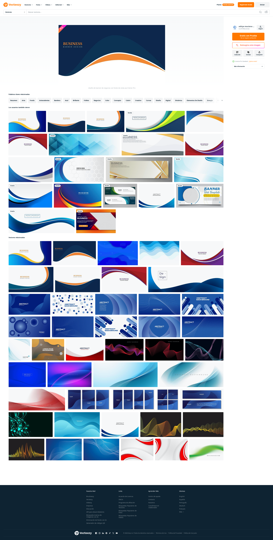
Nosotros (151, 503)
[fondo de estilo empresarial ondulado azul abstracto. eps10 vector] (156, 196)
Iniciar (262, 5)
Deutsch (182, 506)
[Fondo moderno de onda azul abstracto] (77, 424)
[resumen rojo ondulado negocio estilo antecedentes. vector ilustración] (85, 350)
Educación (90, 509)
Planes (219, 5)
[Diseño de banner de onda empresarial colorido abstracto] (155, 121)
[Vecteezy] (12, 5)
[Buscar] (260, 12)
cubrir (128, 100)
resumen (13, 100)
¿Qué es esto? (253, 61)
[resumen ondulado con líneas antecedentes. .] (48, 350)
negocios (97, 100)
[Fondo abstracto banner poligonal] (84, 144)
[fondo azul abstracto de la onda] (30, 196)
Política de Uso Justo (190, 533)
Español (182, 499)
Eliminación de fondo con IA (96, 520)
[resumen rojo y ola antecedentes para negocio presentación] (137, 449)
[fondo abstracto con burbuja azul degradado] (70, 374)
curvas (148, 100)
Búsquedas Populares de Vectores (128, 507)
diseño (158, 100)
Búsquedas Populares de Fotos (128, 511)
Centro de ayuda (154, 496)
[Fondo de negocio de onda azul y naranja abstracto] (204, 121)
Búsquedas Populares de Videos (128, 516)
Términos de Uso (161, 533)
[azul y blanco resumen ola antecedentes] (191, 374)
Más (68, 5)
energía (210, 100)
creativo (138, 100)
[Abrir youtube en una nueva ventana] (117, 533)
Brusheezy (90, 496)
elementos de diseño (194, 100)
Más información (239, 66)
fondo (32, 100)
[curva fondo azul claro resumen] (198, 169)
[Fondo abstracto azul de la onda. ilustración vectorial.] (185, 279)
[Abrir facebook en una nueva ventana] (96, 533)
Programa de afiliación (127, 503)
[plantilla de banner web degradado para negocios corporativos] (96, 221)
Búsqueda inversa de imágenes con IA (94, 516)
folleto (86, 100)
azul (66, 100)
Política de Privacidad (175, 533)
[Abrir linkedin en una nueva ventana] (103, 533)
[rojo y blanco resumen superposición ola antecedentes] (37, 399)
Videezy (89, 503)
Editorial (58, 5)
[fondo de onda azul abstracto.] (160, 424)
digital (168, 100)
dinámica (178, 100)
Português (183, 503)
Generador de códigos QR (95, 523)
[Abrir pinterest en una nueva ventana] (106, 533)
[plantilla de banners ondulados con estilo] (153, 144)
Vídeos (47, 5)
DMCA (121, 499)
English (182, 496)
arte (23, 100)
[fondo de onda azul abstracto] (159, 253)
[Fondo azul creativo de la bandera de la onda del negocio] (41, 221)
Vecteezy (89, 499)
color (107, 100)
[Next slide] (220, 100)
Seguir (261, 29)
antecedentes (44, 100)
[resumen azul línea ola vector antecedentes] (118, 253)
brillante (76, 100)
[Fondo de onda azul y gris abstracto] (31, 169)
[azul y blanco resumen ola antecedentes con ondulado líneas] (125, 374)
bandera (57, 100)
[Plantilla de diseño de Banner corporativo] (120, 196)
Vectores (27, 5)
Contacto (151, 499)
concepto (117, 100)
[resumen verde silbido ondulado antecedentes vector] (206, 449)
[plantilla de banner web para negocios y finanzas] (199, 196)
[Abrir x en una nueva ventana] (113, 533)
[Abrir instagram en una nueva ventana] (99, 533)
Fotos (38, 5)
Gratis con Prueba (248, 36)
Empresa (89, 506)
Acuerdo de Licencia (126, 496)
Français (182, 509)
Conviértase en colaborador (153, 507)
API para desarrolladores (95, 512)
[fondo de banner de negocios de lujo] (139, 169)
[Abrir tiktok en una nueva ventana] (110, 533)
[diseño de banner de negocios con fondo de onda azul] (27, 121)
